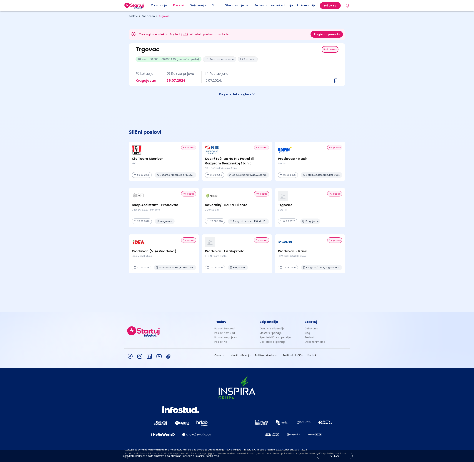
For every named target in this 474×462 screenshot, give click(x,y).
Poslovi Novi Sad (224, 333)
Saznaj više (212, 455)
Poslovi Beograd (224, 328)
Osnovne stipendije (272, 328)
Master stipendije (271, 333)
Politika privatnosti (266, 355)
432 (185, 34)
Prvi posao (148, 16)
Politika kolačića (293, 355)
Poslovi (133, 16)
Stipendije (269, 321)
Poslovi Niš (220, 342)
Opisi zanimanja (315, 342)
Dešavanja (311, 328)
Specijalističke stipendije (275, 337)
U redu (335, 456)
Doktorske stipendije (273, 342)
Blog (307, 333)
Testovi (309, 337)
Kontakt (313, 355)
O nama (219, 355)
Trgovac (164, 16)
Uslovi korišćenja (240, 355)
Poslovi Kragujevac (226, 337)
